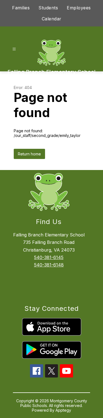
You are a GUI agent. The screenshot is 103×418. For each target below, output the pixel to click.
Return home (29, 154)
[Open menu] (14, 49)
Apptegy (63, 410)
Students (48, 7)
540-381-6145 (48, 257)
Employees (79, 7)
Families (21, 7)
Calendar (52, 18)
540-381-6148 (49, 265)
